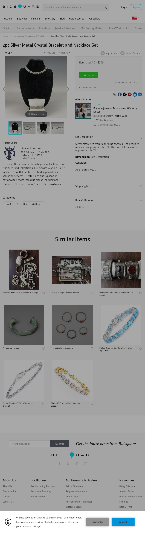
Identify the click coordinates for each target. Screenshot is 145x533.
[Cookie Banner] (72, 522)
